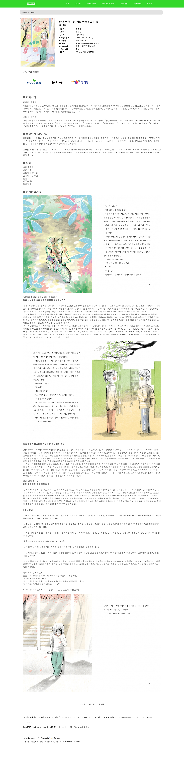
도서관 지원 (92, 3)
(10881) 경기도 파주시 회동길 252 (95, 717)
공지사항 (101, 704)
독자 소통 (138, 3)
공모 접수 (125, 3)
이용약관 (26, 741)
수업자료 (78, 3)
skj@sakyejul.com (39, 727)
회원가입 (92, 704)
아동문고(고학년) (28, 12)
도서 (67, 3)
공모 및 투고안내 (108, 3)
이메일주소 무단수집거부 (53, 741)
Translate (57, 738)
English (150, 3)
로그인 (82, 704)
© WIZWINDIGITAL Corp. (71, 741)
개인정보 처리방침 (37, 741)
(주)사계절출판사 (30, 717)
